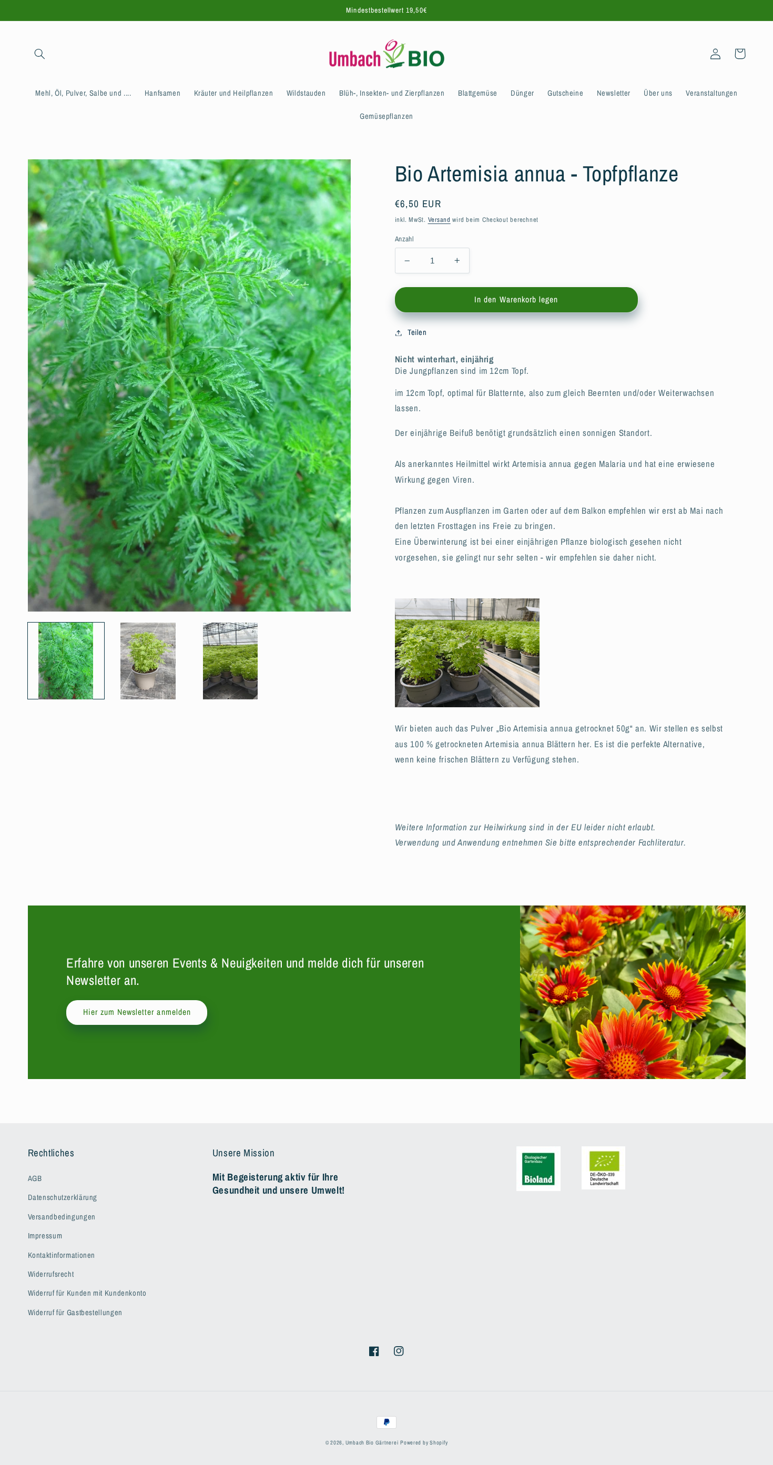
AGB (35, 1178)
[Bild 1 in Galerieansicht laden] (66, 661)
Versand (439, 219)
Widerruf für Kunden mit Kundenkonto (87, 1293)
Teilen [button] (417, 332)
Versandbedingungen (62, 1217)
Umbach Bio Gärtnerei (372, 1442)
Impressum (45, 1235)
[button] (40, 54)
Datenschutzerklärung (63, 1197)
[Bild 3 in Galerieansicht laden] (230, 661)
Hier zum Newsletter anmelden (137, 1012)
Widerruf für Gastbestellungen (75, 1312)
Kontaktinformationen (62, 1255)
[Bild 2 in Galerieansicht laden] (148, 661)
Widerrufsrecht (51, 1274)
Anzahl (404, 238)
